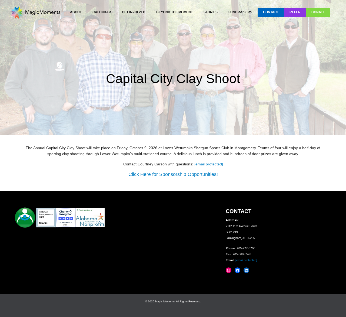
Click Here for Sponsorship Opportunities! (173, 174)
